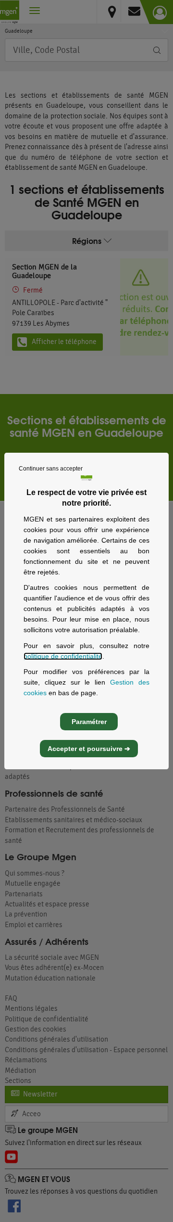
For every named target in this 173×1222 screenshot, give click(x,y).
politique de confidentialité (63, 656)
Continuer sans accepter (51, 468)
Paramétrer (89, 722)
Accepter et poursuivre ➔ (89, 748)
